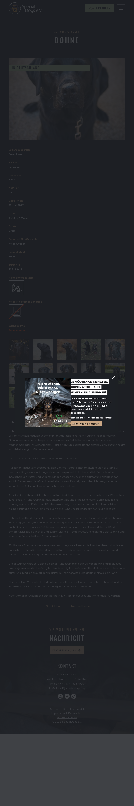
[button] (113, 378)
